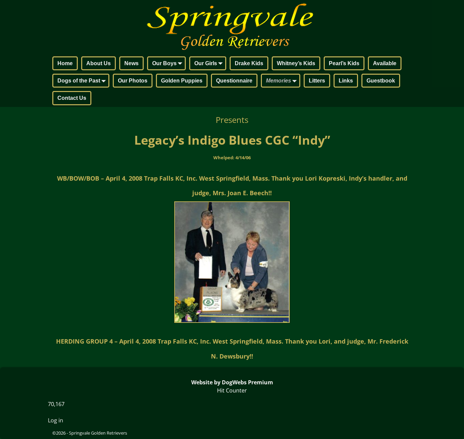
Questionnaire (234, 81)
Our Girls (205, 63)
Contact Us (71, 98)
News (131, 63)
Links (346, 81)
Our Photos (132, 81)
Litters (317, 81)
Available (384, 63)
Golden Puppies (181, 81)
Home (65, 63)
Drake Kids (249, 63)
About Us (98, 63)
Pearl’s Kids (344, 63)
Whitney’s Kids (296, 63)
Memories (278, 81)
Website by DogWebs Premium (232, 382)
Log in (55, 420)
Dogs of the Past (78, 81)
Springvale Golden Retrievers (98, 433)
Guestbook (381, 81)
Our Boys (164, 63)
